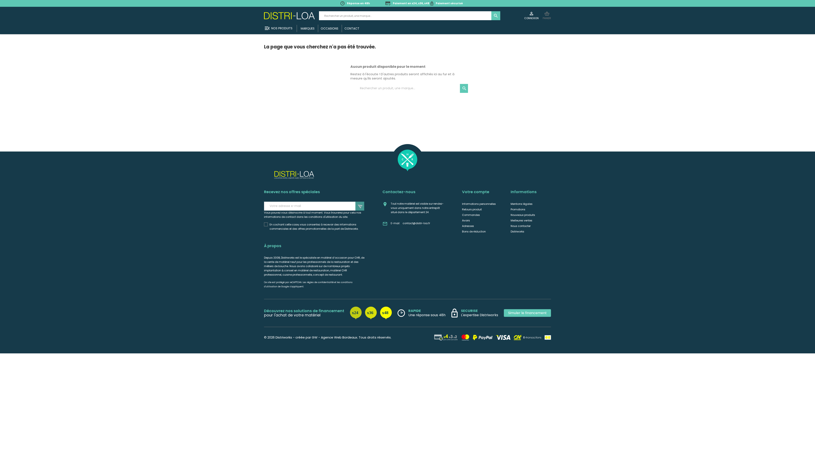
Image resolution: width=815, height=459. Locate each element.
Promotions (518, 209)
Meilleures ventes (521, 220)
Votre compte (475, 191)
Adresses (468, 226)
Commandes (471, 215)
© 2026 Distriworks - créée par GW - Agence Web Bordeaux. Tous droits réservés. (327, 337)
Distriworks (517, 231)
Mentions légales (522, 204)
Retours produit (472, 209)
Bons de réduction (474, 231)
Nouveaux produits (523, 215)
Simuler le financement (527, 312)
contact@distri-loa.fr (416, 223)
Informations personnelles (479, 204)
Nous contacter (521, 226)
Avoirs (466, 220)
